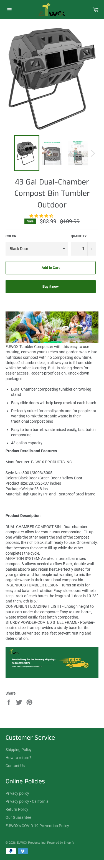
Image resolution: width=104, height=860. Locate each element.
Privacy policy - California (27, 801)
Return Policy (17, 809)
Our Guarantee (18, 817)
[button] (41, 216)
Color (11, 236)
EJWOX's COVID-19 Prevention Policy (37, 825)
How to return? (18, 757)
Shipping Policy (19, 749)
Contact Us (15, 765)
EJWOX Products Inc (31, 843)
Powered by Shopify (60, 843)
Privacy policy (17, 793)
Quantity (79, 236)
